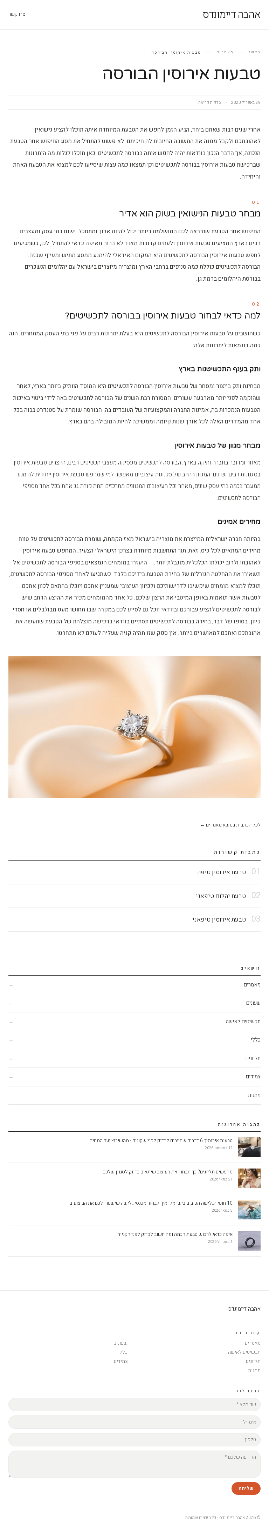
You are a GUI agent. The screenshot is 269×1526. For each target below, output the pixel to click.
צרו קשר (16, 14)
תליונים (253, 1361)
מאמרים (225, 52)
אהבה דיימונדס (231, 14)
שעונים (120, 1343)
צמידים (120, 1361)
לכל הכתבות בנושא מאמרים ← (230, 825)
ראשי (255, 52)
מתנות (254, 1370)
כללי (122, 1352)
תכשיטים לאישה (244, 1352)
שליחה (246, 1488)
